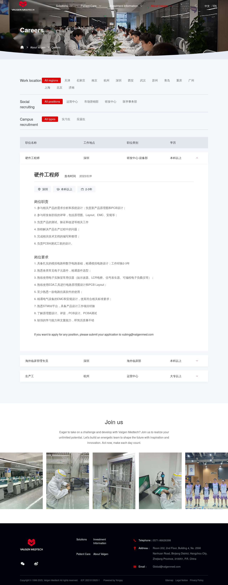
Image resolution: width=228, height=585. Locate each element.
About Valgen (37, 47)
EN (215, 6)
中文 (207, 6)
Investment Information (99, 541)
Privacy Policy (196, 580)
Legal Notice (181, 580)
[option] (28, 481)
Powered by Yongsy (113, 580)
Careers (55, 47)
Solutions (81, 539)
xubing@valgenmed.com (138, 334)
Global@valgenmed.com (167, 566)
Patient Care (83, 554)
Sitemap (169, 580)
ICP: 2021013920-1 (90, 580)
